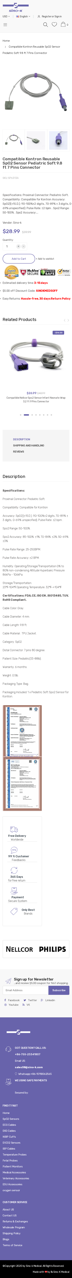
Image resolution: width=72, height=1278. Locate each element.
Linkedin (50, 1000)
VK (28, 1004)
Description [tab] (21, 439)
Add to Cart (19, 258)
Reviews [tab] (18, 451)
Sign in (58, 16)
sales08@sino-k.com (29, 1067)
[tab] (28, 446)
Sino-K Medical (61, 1271)
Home (6, 40)
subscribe (59, 990)
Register (46, 16)
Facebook (13, 1000)
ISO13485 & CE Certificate (21, 756)
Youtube (13, 1004)
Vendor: (7, 222)
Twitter (32, 1000)
